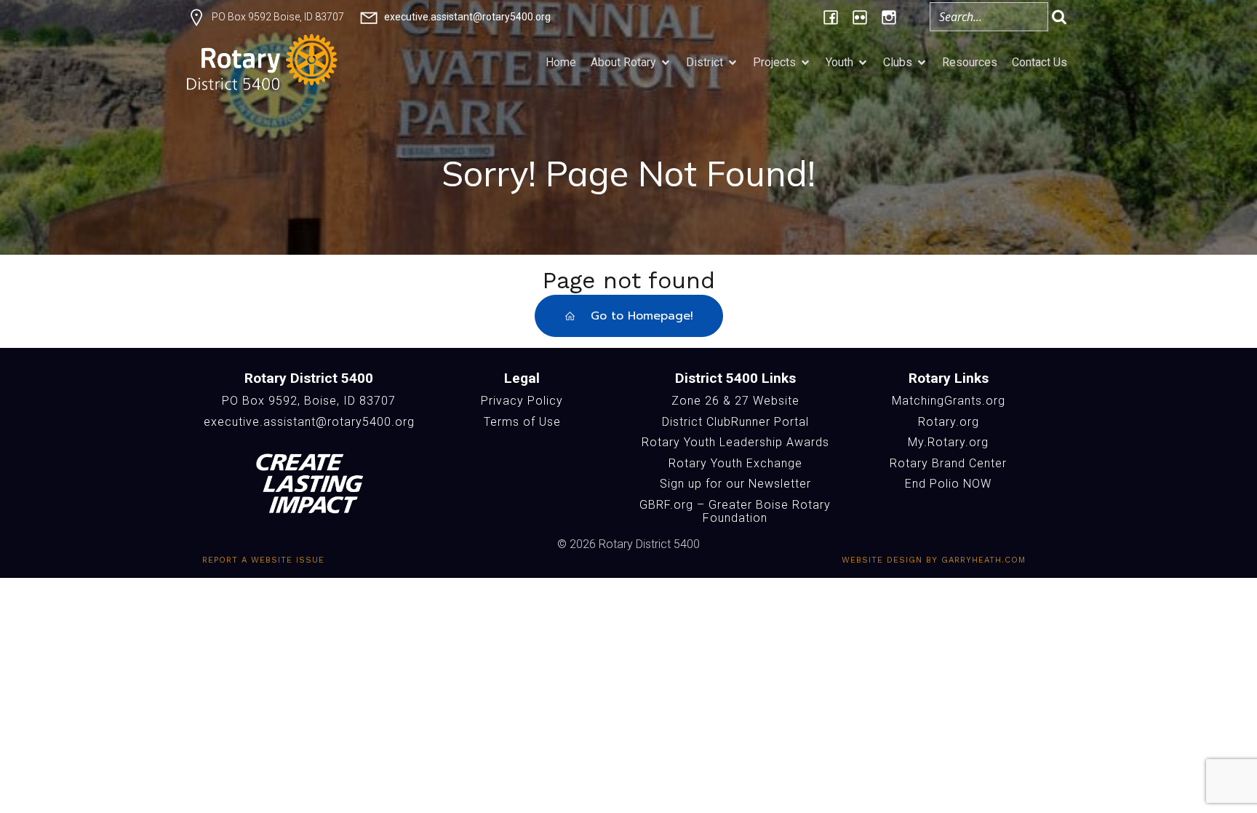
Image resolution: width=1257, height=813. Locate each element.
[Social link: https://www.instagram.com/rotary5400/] (888, 16)
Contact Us (1039, 62)
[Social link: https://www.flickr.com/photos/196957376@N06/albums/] (859, 16)
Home (561, 62)
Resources (969, 62)
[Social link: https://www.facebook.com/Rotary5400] (830, 16)
